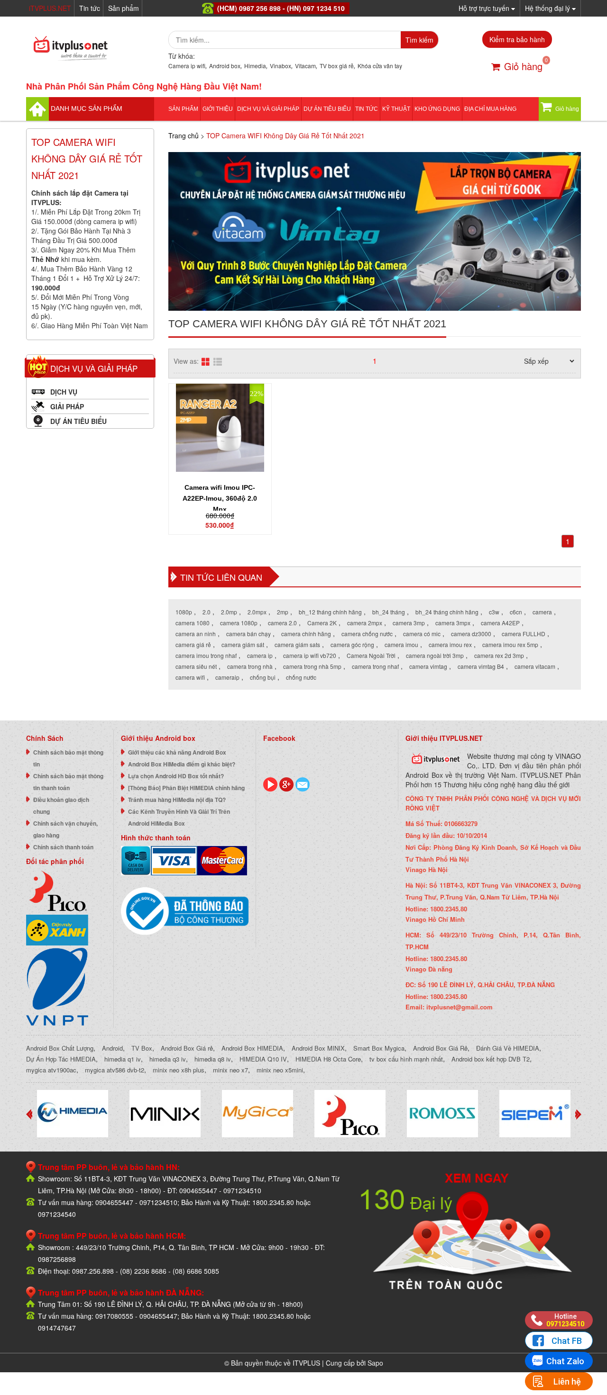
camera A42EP (500, 623)
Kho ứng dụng (437, 109)
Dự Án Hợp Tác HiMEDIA (61, 1058)
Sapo (375, 1363)
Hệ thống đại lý (548, 8)
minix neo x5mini (280, 1069)
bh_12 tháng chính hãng (330, 612)
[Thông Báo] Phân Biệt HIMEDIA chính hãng (186, 787)
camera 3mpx (452, 623)
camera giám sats (297, 644)
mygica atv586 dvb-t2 (114, 1069)
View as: (186, 361)
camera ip (260, 655)
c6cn (516, 612)
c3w (494, 612)
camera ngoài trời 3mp (435, 655)
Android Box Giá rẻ (187, 1048)
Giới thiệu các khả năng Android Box (177, 752)
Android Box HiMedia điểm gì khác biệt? (181, 764)
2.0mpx (257, 612)
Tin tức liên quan (221, 577)
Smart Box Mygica (379, 1048)
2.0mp (229, 612)
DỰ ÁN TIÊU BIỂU (327, 109)
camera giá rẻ (193, 644)
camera (542, 612)
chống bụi (263, 677)
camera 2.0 (282, 623)
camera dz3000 (471, 634)
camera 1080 (192, 623)
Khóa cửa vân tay (380, 66)
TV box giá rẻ (337, 66)
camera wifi (190, 677)
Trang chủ (183, 135)
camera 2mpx (364, 623)
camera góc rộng (352, 644)
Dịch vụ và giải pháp (268, 109)
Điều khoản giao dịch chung (61, 805)
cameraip (227, 677)
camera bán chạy (248, 634)
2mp (282, 612)
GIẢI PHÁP (67, 406)
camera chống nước (367, 634)
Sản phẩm (123, 8)
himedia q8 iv (212, 1058)
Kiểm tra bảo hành (517, 39)
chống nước (301, 677)
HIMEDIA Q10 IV (263, 1058)
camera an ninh (195, 634)
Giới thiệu (217, 109)
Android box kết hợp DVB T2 (490, 1058)
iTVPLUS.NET (50, 8)
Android (112, 1048)
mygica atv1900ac (51, 1069)
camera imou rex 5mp (510, 644)
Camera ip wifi (186, 66)
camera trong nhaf (375, 666)
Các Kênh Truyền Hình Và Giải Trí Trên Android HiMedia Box (179, 817)
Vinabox (280, 66)
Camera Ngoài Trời (371, 655)
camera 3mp (409, 623)
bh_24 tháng (388, 612)
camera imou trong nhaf (206, 655)
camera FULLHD (523, 634)
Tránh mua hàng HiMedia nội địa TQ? (177, 799)
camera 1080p (239, 623)
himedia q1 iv (122, 1058)
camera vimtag (428, 666)
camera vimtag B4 (481, 666)
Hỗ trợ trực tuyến (485, 8)
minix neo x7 (230, 1069)
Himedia (255, 66)
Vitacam (305, 66)
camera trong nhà (250, 666)
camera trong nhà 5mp (312, 666)
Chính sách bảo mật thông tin (68, 758)
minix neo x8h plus (178, 1069)
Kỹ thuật (396, 109)
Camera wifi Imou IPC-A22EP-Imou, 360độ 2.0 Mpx (220, 498)
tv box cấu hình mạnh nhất (406, 1058)
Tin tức (89, 8)
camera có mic (422, 634)
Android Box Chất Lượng (59, 1048)
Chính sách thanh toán (63, 847)
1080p (183, 612)
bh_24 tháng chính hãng (446, 612)
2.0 (206, 612)
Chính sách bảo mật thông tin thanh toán (68, 782)
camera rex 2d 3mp (499, 655)
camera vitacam (535, 666)
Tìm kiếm (419, 40)
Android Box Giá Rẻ (440, 1048)
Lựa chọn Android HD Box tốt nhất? (176, 776)
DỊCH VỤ (63, 391)
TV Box (141, 1048)
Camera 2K (322, 623)
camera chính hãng (306, 634)
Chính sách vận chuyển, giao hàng (65, 829)
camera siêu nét (196, 666)
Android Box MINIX (318, 1048)
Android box (224, 66)
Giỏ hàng (523, 66)
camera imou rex (450, 644)
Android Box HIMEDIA (252, 1048)
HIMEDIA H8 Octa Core (328, 1058)
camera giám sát (242, 644)
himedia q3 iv (167, 1058)
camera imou (401, 644)
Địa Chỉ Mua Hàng (490, 109)
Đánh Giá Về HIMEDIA (507, 1048)
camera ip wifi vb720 (309, 655)
